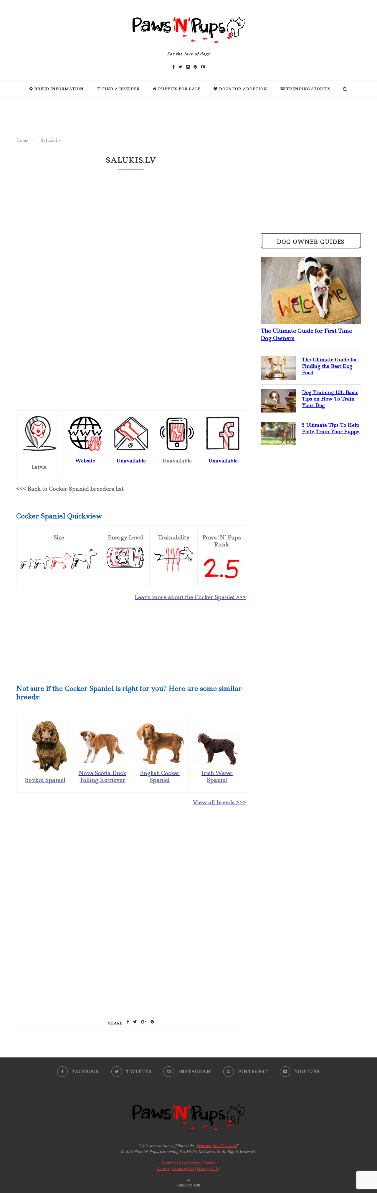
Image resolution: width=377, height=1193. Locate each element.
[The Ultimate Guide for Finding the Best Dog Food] (278, 361)
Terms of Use (183, 1168)
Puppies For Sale (179, 88)
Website (85, 460)
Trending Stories (308, 88)
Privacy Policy (208, 1168)
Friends (208, 1163)
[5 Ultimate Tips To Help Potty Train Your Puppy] (278, 426)
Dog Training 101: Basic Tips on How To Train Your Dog (330, 399)
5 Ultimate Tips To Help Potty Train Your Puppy (331, 428)
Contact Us (171, 1163)
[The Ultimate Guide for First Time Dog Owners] (311, 262)
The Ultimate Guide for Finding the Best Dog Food (329, 366)
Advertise (192, 1163)
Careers (163, 1168)
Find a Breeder (121, 88)
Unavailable (223, 460)
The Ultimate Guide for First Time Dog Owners (306, 334)
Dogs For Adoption (243, 88)
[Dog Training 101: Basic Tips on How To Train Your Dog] (278, 393)
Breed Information (59, 88)
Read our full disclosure (216, 1145)
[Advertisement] (131, 861)
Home (22, 140)
